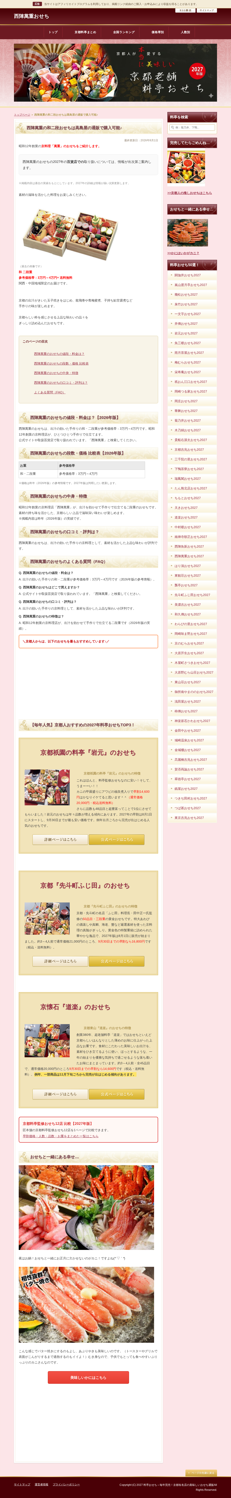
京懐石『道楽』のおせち (75, 1006)
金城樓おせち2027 (188, 750)
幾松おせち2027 (186, 294)
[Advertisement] (88, 683)
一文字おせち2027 (188, 314)
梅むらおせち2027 (188, 362)
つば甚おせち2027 (188, 808)
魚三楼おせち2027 (188, 343)
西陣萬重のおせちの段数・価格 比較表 (61, 363)
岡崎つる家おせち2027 (191, 391)
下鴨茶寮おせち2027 (189, 469)
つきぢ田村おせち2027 (191, 798)
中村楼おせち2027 (188, 527)
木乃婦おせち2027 (188, 430)
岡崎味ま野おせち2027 (191, 633)
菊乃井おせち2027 (188, 420)
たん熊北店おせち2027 (191, 488)
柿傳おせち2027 (186, 711)
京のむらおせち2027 (189, 643)
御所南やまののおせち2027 (194, 692)
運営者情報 (41, 1484)
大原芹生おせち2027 (189, 653)
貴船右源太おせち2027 (191, 440)
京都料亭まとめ (85, 32)
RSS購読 (185, 10)
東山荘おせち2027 (188, 682)
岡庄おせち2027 (186, 401)
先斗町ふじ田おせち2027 (192, 595)
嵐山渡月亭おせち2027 (191, 285)
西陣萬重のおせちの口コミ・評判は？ (61, 382)
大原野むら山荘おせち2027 (194, 672)
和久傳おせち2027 (188, 614)
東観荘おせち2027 (188, 575)
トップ (53, 32)
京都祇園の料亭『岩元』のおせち (88, 752)
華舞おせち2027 (186, 411)
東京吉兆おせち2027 (189, 818)
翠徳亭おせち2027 (188, 779)
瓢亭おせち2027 (186, 585)
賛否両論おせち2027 (189, 769)
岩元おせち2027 (186, 333)
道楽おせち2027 (186, 517)
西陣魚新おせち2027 (189, 546)
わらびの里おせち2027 (191, 624)
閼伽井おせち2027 (188, 275)
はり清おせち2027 (188, 566)
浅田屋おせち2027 (188, 701)
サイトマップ (207, 10)
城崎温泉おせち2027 (189, 740)
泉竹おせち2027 (186, 304)
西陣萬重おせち (31, 16)
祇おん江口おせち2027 (191, 382)
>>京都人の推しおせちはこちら (189, 193)
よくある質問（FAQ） (50, 392)
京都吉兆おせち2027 (189, 449)
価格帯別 (158, 32)
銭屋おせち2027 (186, 788)
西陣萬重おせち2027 (189, 556)
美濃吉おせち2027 (188, 604)
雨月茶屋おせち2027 (189, 352)
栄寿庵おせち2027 (188, 372)
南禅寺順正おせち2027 (191, 537)
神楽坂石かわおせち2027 (192, 721)
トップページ (22, 114)
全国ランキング (124, 32)
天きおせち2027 (186, 507)
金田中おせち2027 (188, 730)
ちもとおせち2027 (188, 498)
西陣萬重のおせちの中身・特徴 (56, 373)
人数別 (185, 32)
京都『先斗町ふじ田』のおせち (85, 885)
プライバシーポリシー (66, 1484)
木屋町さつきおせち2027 (192, 663)
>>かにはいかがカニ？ (183, 253)
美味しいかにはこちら (88, 1377)
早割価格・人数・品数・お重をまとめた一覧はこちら (61, 1136)
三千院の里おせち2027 (191, 459)
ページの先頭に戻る (201, 1473)
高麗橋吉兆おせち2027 (191, 759)
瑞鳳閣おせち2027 (188, 478)
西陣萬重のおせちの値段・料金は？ (59, 354)
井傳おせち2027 (186, 323)
